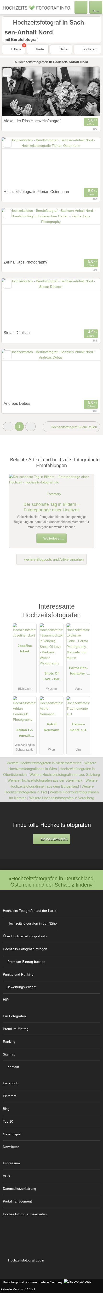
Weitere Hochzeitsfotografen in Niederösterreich (44, 763)
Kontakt (13, 1067)
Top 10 (8, 1121)
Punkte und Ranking (18, 974)
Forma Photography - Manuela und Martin (78, 671)
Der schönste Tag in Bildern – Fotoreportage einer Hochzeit (51, 507)
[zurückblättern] (14, 91)
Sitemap (9, 1054)
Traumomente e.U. (78, 727)
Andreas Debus (17, 403)
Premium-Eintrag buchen (26, 962)
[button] (8, 426)
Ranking (9, 1041)
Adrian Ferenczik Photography (24, 734)
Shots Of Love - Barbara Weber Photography (51, 677)
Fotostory (54, 494)
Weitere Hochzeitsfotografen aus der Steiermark (45, 780)
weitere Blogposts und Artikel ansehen (53, 559)
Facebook (10, 1083)
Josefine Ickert (25, 648)
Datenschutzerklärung (19, 1188)
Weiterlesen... (53, 538)
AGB (6, 1176)
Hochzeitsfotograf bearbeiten (25, 1214)
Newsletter (11, 1147)
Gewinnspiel (12, 1134)
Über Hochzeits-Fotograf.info (25, 936)
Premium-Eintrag (16, 1029)
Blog (6, 1109)
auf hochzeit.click (54, 839)
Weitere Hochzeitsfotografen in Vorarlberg (61, 798)
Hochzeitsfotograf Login (25, 1260)
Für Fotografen (14, 1016)
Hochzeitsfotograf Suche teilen (73, 427)
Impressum (11, 1163)
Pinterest (9, 1096)
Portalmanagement (17, 1201)
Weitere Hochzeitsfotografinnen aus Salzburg (64, 774)
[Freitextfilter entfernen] (81, 7)
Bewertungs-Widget (21, 987)
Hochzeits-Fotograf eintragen (25, 949)
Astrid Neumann (51, 727)
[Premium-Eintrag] (93, 611)
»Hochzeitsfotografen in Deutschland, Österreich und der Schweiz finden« (51, 881)
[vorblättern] (88, 91)
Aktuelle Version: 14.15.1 (17, 1289)
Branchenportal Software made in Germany (31, 1282)
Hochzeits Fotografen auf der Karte (29, 911)
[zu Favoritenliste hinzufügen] (7, 72)
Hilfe (6, 1000)
